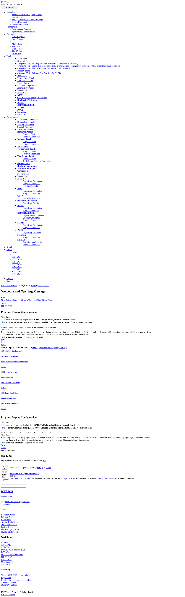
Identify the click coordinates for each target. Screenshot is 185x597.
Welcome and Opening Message (53, 347)
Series (14, 252)
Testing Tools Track (25, 78)
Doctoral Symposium (26, 85)
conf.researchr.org (14, 501)
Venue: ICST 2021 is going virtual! (27, 14)
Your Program (18, 39)
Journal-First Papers (25, 88)
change (45, 460)
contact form (6, 497)
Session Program (8, 450)
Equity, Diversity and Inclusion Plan (27, 19)
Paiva (35, 347)
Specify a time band (34, 337)
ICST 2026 (17, 259)
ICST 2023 (17, 266)
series (14, 285)
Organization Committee (33, 215)
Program (10, 34)
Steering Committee (25, 124)
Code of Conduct (19, 22)
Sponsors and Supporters (22, 29)
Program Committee (31, 137)
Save (3, 340)
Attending (11, 12)
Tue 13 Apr (17, 46)
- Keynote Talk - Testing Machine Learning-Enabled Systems (43, 68)
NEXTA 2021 (7, 564)
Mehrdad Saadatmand (10, 300)
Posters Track (23, 83)
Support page (6, 504)
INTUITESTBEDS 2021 (12, 554)
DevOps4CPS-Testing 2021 (13, 550)
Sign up (10, 281)
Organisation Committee (33, 242)
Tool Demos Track (25, 80)
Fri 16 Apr (16, 53)
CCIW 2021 (6, 547)
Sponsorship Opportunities (23, 32)
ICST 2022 (17, 269)
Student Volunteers (20, 24)
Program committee (31, 210)
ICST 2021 (6, 285)
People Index (23, 174)
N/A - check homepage (33, 198)
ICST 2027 (17, 257)
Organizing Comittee (32, 203)
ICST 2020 (17, 274)
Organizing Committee (27, 122)
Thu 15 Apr (17, 51)
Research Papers (24, 61)
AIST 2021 (6, 545)
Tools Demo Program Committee (37, 161)
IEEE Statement (8, 594)
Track (3, 304)
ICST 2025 (17, 262)
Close (3, 342)
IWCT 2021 (6, 559)
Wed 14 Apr (17, 49)
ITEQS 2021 (43, 285)
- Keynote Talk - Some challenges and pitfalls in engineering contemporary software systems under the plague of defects (68, 66)
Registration (17, 17)
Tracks (9, 56)
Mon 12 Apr (17, 44)
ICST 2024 (17, 264)
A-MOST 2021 (7, 542)
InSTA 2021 (6, 552)
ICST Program (18, 36)
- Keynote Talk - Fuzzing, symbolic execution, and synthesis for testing (47, 63)
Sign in (10, 278)
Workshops (22, 75)
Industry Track (23, 71)
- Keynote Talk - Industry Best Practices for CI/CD (39, 73)
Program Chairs (29, 134)
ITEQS (40, 467)
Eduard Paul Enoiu (44, 300)
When (3, 345)
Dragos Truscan (28, 300)
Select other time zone (82, 322)
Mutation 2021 (7, 562)
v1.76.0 (26, 501)
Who (3, 298)
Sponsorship (12, 27)
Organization (12, 117)
